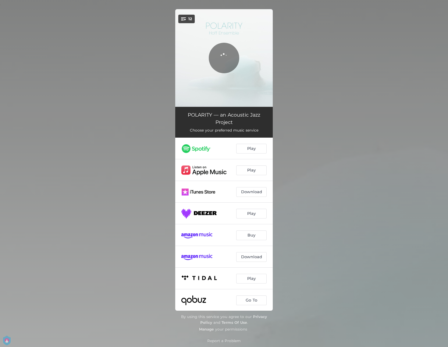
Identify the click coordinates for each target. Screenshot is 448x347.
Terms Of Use (234, 322)
